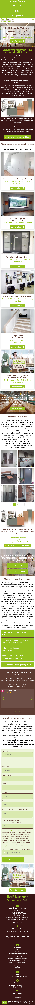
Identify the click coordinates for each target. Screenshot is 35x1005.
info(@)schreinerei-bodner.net (11, 846)
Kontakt (17, 967)
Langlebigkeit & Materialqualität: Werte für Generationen (15, 641)
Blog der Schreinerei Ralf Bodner (17, 976)
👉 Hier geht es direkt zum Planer (17, 137)
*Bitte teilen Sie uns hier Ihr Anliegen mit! (16, 810)
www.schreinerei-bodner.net (19, 919)
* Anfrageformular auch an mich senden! (16, 849)
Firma (4, 784)
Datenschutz (17, 997)
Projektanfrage (17, 964)
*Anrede (5, 751)
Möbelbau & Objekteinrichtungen (17, 958)
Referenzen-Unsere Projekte (17, 962)
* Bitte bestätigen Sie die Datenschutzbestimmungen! (12, 821)
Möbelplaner (17, 966)
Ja (6, 826)
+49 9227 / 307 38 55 (18, 1)
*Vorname (5, 767)
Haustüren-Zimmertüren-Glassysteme (17, 957)
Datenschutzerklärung (16, 831)
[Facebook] (17, 940)
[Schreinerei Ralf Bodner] (17, 898)
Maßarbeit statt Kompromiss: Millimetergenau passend (14, 633)
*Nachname (6, 775)
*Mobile (4, 801)
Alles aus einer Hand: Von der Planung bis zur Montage (14, 657)
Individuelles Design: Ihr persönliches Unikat (11, 649)
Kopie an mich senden (13, 853)
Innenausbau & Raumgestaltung (17, 953)
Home (17, 949)
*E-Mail (4, 792)
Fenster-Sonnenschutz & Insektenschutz (17, 955)
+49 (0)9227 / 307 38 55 (19, 914)
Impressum (17, 996)
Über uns (17, 951)
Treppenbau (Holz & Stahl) (17, 960)
